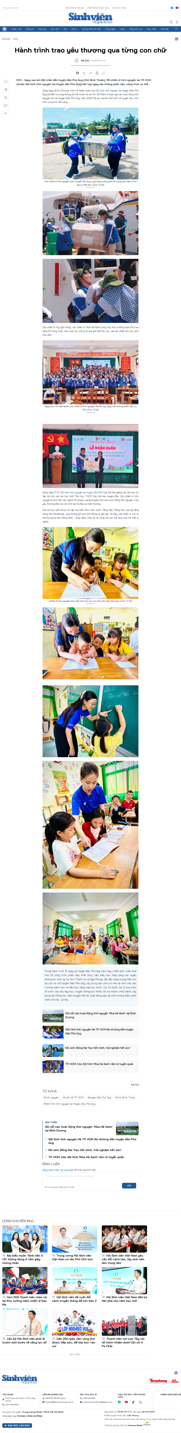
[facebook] (172, 8)
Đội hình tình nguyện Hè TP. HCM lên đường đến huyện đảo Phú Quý (99, 1031)
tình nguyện (111, 90)
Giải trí (74, 29)
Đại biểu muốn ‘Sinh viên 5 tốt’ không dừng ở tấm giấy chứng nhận (22, 1259)
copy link (90, 73)
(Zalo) (62, 1398)
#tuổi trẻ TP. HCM (73, 1097)
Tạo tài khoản (67, 1169)
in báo (97, 73)
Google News (176, 39)
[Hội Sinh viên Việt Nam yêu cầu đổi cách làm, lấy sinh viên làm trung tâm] (124, 1239)
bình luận (103, 73)
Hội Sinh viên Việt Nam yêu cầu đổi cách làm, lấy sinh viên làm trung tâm (123, 1259)
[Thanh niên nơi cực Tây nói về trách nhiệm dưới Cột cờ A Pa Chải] (124, 1322)
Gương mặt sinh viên (91, 29)
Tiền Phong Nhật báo (98, 8)
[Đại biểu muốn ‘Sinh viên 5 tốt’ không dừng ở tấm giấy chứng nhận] (25, 1239)
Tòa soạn (7, 1394)
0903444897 (89, 1398)
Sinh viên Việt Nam (19, 1379)
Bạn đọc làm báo (19, 1425)
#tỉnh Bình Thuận (125, 1097)
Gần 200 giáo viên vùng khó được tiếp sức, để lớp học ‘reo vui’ (73, 1342)
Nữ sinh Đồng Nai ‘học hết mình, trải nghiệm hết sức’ (98, 1048)
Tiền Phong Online (74, 8)
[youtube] (177, 8)
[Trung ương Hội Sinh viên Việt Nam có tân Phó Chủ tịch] (74, 1239)
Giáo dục (42, 29)
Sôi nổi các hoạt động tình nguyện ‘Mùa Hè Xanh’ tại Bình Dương (100, 1015)
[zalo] (142, 1402)
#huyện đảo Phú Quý (99, 1097)
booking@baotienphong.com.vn (59, 1402)
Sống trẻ (30, 29)
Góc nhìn (55, 29)
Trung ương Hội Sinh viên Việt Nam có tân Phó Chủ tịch (72, 1257)
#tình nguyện (51, 1097)
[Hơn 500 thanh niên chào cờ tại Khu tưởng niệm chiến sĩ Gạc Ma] (25, 1280)
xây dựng (92, 983)
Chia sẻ (6, 89)
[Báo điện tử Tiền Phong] (158, 1381)
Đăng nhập (48, 1169)
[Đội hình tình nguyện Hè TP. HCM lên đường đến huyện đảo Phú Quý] (53, 1032)
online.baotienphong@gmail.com (97, 1402)
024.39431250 (12, 1404)
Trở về (6, 113)
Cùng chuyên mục (18, 1221)
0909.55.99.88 (52, 1398)
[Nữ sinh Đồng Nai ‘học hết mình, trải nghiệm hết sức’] (53, 1050)
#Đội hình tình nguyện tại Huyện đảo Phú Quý (69, 1103)
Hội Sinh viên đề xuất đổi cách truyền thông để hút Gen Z (74, 1299)
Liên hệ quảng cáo (52, 1394)
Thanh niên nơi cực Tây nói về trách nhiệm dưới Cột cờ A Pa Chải (123, 1342)
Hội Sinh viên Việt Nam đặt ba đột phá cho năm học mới (124, 1299)
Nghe (6, 81)
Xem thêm (176, 29)
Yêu (65, 29)
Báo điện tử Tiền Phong (90, 18)
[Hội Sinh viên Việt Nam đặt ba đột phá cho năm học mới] (124, 1280)
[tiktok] (135, 1402)
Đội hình (100, 90)
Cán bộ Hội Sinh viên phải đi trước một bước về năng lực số (24, 1340)
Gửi (129, 1185)
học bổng (79, 331)
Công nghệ (110, 29)
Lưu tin (6, 97)
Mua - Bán (151, 29)
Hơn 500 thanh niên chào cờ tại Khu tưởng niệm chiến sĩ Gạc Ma (24, 1300)
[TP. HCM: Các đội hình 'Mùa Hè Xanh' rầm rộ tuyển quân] (53, 1066)
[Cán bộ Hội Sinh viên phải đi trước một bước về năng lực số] (25, 1322)
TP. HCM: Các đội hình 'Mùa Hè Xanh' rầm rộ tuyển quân (99, 1064)
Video (122, 29)
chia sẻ (77, 73)
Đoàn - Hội (16, 29)
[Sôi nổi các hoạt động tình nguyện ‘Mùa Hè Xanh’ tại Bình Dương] (53, 1016)
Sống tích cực (136, 29)
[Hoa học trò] (175, 1381)
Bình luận (6, 105)
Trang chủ (4, 29)
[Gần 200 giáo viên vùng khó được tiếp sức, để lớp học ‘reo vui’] (74, 1322)
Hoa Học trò (119, 8)
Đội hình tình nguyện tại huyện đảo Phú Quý (84, 492)
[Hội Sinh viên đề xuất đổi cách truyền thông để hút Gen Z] (74, 1280)
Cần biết (165, 29)
